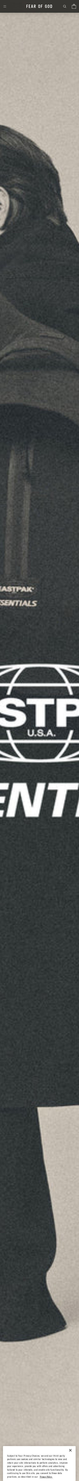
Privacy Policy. (46, 1477)
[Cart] (74, 6)
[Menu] (5, 6)
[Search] (64, 6)
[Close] (70, 1450)
